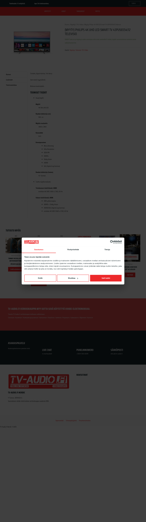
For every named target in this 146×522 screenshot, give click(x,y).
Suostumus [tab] (38, 249)
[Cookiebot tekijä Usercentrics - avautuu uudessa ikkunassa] (112, 242)
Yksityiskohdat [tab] (73, 249)
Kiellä (40, 278)
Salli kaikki (106, 278)
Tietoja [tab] (107, 249)
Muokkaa (71, 278)
